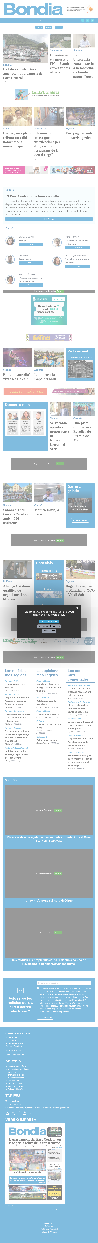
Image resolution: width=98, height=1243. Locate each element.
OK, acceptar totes (49, 621)
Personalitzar (49, 631)
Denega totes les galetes (49, 626)
